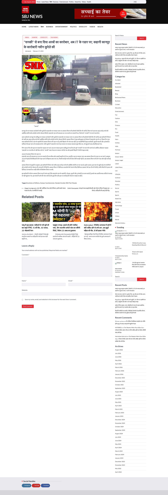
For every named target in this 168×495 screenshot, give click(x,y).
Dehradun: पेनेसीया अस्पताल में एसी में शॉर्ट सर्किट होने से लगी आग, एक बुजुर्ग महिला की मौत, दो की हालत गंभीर (97, 228)
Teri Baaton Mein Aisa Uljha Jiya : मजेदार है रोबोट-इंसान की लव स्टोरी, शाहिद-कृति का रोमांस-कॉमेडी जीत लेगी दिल (130, 330)
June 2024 (118, 440)
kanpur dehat (119, 157)
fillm (116, 122)
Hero (116, 139)
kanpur (34, 37)
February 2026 (119, 371)
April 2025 (118, 405)
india (27, 37)
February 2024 (119, 454)
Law (116, 170)
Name (24, 281)
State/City (78, 2)
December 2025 (120, 378)
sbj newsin (28, 51)
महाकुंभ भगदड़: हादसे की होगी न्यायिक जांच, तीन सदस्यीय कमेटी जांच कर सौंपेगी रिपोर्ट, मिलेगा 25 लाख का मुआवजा (66, 228)
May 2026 (118, 360)
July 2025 (118, 395)
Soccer (117, 188)
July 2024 (118, 437)
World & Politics (120, 223)
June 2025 (118, 399)
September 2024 (120, 430)
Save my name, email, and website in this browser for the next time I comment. (50, 299)
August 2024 (119, 433)
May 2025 (118, 402)
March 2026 (118, 367)
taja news (54, 37)
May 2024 (118, 444)
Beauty (117, 90)
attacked (117, 83)
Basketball (118, 87)
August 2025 (119, 392)
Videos (84, 2)
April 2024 (118, 447)
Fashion (117, 118)
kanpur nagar (119, 160)
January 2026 (119, 374)
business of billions (33, 183)
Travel (117, 209)
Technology (118, 205)
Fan (116, 115)
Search (142, 38)
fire (116, 129)
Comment (25, 255)
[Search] (144, 26)
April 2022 (118, 472)
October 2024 (119, 426)
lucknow (117, 177)
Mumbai (117, 181)
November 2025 (120, 381)
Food (116, 132)
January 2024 (119, 458)
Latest (117, 164)
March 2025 (118, 409)
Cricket (117, 104)
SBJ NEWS (32, 16)
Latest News (45, 2)
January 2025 (119, 416)
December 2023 (120, 461)
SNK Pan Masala (71, 183)
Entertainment (64, 2)
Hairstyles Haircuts (121, 336)
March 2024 (118, 451)
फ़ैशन (51, 2)
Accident (118, 80)
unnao (117, 212)
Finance (117, 125)
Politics (71, 2)
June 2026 (118, 357)
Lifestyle (117, 174)
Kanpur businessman (47, 183)
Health (89, 2)
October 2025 (119, 385)
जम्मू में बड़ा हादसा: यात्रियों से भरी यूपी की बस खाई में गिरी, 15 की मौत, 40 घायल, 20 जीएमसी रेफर (35, 228)
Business (56, 2)
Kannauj (117, 150)
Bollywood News (120, 97)
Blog (116, 94)
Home (38, 2)
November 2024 (120, 423)
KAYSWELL (118, 327)
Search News (119, 35)
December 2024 (120, 419)
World (117, 219)
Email (70, 281)
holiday (117, 143)
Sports (117, 191)
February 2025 (119, 412)
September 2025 (120, 388)
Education (118, 108)
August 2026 (119, 350)
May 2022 (118, 468)
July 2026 (118, 353)
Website (24, 290)
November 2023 (120, 465)
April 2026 (118, 364)
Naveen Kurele (60, 183)
